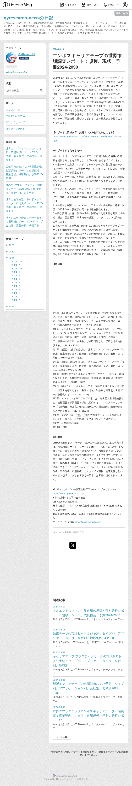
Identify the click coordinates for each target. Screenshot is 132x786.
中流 (78, 414)
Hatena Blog (62, 779)
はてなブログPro (15, 128)
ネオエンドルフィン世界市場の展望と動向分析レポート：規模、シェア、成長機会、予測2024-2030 (88, 612)
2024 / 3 (16, 292)
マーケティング (61, 522)
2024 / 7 (16, 279)
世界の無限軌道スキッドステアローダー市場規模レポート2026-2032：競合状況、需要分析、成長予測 (24, 204)
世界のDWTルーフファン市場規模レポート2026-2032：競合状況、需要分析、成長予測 (24, 188)
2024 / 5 (16, 286)
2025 (11, 251)
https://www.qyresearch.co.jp (68, 493)
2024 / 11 (17, 265)
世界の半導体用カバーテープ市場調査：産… (73, 751)
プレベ (67, 489)
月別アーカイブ (15, 239)
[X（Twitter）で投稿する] (72, 545)
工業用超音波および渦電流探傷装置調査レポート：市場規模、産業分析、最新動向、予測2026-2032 (24, 172)
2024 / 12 (17, 261)
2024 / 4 (16, 289)
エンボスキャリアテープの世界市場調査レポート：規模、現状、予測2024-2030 (87, 61)
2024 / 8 (16, 275)
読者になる (122, 13)
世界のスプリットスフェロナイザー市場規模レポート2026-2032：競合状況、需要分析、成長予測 (24, 154)
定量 (117, 106)
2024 (11, 257)
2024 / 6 (16, 282)
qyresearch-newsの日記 (28, 17)
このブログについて (16, 71)
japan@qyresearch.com (88, 522)
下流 (85, 414)
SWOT (56, 197)
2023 (11, 306)
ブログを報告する (79, 779)
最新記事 (11, 142)
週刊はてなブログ (15, 122)
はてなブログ (13, 109)
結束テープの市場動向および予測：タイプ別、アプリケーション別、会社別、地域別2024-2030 (88, 635)
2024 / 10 (17, 268)
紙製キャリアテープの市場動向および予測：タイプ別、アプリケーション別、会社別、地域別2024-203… (88, 688)
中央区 (91, 505)
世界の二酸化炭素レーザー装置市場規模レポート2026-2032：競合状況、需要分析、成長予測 (24, 221)
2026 (11, 245)
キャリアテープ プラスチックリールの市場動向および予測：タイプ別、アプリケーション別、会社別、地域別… (87, 660)
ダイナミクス (108, 180)
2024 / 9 (16, 272)
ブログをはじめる (15, 115)
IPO (121, 446)
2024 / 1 (16, 300)
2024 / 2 (16, 296)
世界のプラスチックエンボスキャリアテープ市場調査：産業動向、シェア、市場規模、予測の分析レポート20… (88, 715)
